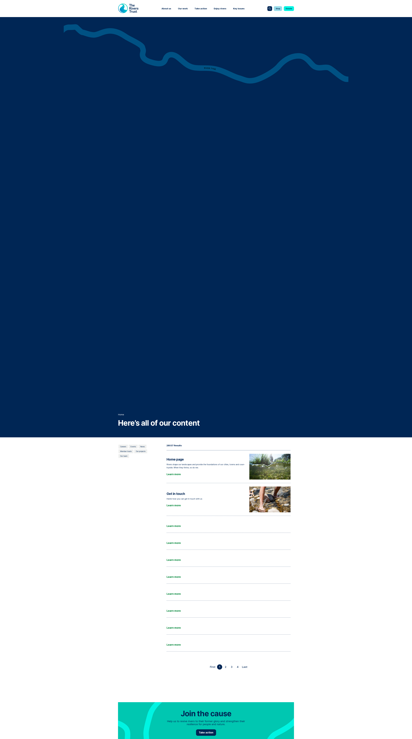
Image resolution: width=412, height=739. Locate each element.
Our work (183, 8)
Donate (289, 9)
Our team (123, 456)
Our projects (140, 451)
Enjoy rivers (220, 8)
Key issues (239, 8)
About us (166, 8)
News (142, 447)
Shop (278, 9)
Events (133, 447)
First (213, 667)
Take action (201, 8)
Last (245, 667)
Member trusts (126, 451)
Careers (123, 447)
